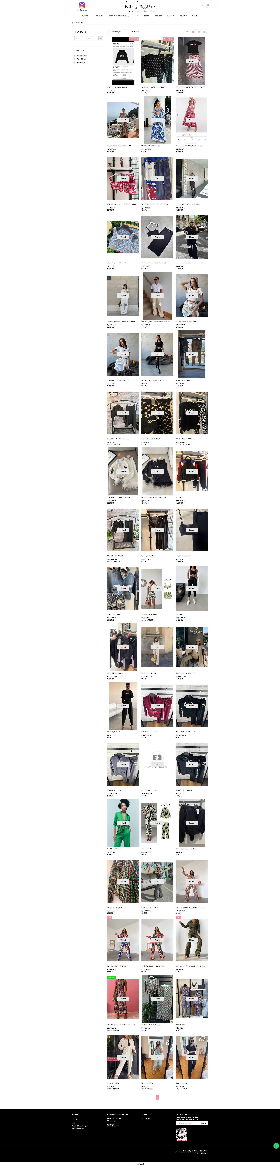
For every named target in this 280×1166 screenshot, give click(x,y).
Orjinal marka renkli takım (116, 966)
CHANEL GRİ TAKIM (114, 790)
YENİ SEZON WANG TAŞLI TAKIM (153, 87)
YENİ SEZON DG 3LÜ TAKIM (151, 146)
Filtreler (79, 51)
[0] (207, 6)
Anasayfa (75, 1119)
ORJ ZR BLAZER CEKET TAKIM (186, 673)
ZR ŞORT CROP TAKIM (149, 614)
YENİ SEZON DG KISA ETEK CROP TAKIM (121, 204)
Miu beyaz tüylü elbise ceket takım (119, 497)
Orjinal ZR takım (147, 849)
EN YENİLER (99, 15)
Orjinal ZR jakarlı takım (149, 907)
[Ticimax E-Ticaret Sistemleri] (140, 1164)
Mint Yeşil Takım (147, 1083)
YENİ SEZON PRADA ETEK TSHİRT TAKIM (190, 87)
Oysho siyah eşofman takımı (186, 849)
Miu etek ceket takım (114, 614)
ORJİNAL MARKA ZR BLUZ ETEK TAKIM (121, 1024)
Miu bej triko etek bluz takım (186, 321)
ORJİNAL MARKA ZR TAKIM (151, 1024)
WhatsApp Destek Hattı (114, 1118)
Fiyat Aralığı (80, 32)
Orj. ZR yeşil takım (113, 849)
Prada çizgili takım (148, 556)
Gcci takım (180, 497)
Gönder (203, 1123)
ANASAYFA (85, 15)
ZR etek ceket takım (114, 907)
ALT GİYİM (170, 15)
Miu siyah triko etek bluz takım (152, 380)
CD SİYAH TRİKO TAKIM (184, 439)
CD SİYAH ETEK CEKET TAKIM (117, 439)
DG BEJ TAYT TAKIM (183, 380)
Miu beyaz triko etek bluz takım (118, 380)
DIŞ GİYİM (183, 15)
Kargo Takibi (146, 1119)
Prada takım (180, 614)
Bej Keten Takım (113, 1083)
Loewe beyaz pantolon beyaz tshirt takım (121, 321)
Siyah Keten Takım (182, 1083)
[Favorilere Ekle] (123, 61)
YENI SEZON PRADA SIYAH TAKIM (188, 204)
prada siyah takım (113, 732)
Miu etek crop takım (183, 556)
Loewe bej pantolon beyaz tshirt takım (155, 321)
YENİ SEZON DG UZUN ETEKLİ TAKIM (189, 146)
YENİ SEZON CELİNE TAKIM (117, 87)
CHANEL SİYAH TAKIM (184, 790)
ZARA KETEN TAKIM (148, 673)
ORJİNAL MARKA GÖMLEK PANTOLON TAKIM (190, 907)
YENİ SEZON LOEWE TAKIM (117, 263)
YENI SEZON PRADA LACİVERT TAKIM (154, 204)
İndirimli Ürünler (82, 56)
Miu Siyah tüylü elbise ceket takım (153, 497)
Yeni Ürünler (81, 59)
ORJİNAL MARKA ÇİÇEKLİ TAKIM (153, 966)
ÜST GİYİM (158, 15)
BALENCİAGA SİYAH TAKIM (185, 732)
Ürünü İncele (131, 61)
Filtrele (100, 38)
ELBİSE (136, 15)
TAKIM (146, 15)
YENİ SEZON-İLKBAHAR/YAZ (118, 15)
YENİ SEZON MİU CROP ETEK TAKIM (154, 263)
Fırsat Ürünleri (82, 62)
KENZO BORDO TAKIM (149, 732)
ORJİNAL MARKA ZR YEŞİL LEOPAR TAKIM (190, 966)
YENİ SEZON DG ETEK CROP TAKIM (119, 146)
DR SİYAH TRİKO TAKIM (115, 556)
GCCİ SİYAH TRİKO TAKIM (150, 439)
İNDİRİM (195, 15)
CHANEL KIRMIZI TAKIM (149, 790)
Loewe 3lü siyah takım (115, 673)
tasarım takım (181, 1024)
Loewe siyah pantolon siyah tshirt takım (190, 263)
